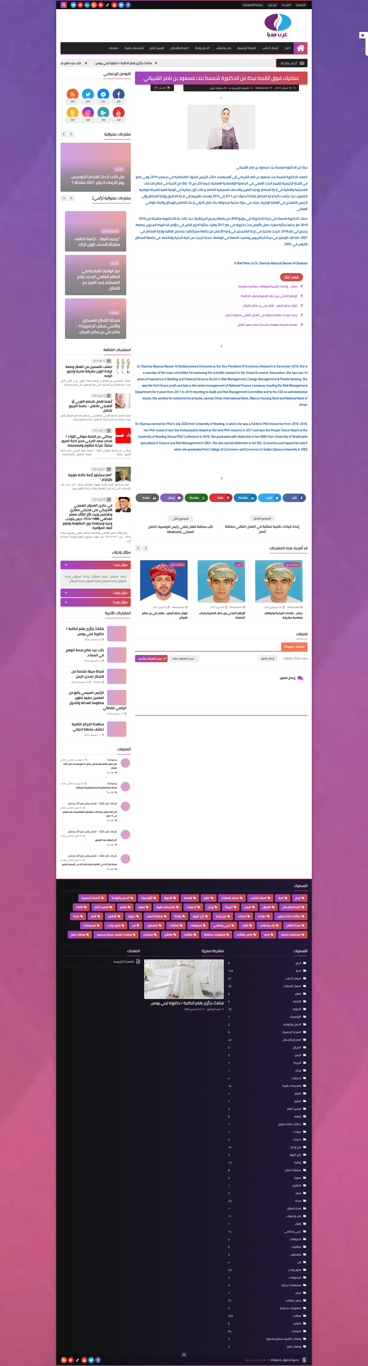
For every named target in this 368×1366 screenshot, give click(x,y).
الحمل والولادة (120, 898)
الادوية (168, 898)
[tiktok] (108, 5)
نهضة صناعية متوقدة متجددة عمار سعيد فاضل (267, 325)
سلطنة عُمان (216, 88)
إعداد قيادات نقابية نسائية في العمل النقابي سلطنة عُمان (261, 315)
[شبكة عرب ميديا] (277, 25)
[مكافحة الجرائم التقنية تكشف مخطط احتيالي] (116, 729)
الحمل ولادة (202, 48)
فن (134, 925)
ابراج (298, 898)
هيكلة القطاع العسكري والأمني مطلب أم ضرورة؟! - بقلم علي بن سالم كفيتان (98, 282)
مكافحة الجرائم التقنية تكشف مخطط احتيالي (88, 726)
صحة (76, 916)
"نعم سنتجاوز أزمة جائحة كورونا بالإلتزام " (90, 477)
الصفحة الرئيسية (240, 88)
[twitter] (121, 5)
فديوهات (196, 925)
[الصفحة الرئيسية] (301, 48)
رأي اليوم (198, 916)
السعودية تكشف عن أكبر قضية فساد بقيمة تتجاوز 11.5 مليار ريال (96, 326)
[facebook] (128, 5)
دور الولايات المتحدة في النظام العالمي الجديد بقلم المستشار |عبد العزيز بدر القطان (98, 236)
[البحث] (63, 5)
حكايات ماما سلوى (289, 916)
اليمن (247, 907)
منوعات (113, 48)
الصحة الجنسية (246, 48)
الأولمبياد (146, 898)
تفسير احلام (157, 48)
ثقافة (79, 907)
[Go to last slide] (145, 548)
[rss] (94, 5)
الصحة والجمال (179, 48)
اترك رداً (110, 772)
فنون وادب (114, 925)
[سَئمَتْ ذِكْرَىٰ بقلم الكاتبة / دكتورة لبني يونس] (116, 633)
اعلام (207, 898)
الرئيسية (300, 4)
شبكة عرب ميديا (256, 1360)
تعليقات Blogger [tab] (294, 646)
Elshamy (112, 760)
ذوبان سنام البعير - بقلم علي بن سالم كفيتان (270, 305)
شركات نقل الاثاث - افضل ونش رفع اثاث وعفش (92, 803)
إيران (211, 907)
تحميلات (191, 907)
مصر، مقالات (244, 934)
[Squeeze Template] (304, 1360)
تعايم (141, 907)
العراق (267, 907)
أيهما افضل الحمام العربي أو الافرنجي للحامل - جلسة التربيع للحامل (90, 405)
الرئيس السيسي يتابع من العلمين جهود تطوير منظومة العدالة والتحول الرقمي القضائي (97, 700)
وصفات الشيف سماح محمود (114, 934)
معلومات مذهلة (214, 934)
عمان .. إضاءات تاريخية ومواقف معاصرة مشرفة (267, 286)
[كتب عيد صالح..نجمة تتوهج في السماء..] (116, 655)
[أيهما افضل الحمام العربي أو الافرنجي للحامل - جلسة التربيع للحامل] (123, 401)
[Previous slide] (71, 134)
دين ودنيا (221, 916)
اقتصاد (188, 898)
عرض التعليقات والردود (150, 658)
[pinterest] (101, 5)
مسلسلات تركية (291, 934)
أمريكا (229, 907)
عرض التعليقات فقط (183, 658)
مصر (267, 934)
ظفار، (245, 925)
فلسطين (152, 925)
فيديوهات (89, 925)
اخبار (287, 48)
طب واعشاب (223, 48)
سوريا (131, 916)
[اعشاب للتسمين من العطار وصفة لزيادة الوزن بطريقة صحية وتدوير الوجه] (123, 366)
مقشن (168, 934)
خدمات (242, 916)
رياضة (177, 916)
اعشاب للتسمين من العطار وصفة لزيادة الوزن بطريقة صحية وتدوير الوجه (88, 371)
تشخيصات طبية (134, 48)
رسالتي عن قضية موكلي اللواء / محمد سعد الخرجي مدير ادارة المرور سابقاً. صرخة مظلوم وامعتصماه (86, 440)
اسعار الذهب (270, 48)
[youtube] (114, 5)
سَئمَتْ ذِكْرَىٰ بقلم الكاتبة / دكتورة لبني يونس (213, 63)
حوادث (262, 916)
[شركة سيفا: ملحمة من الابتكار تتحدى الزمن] (116, 676)
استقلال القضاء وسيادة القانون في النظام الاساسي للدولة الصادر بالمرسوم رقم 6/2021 (96, 176)
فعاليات (174, 925)
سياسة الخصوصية (253, 4)
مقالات (188, 934)
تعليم (123, 907)
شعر (93, 916)
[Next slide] (138, 548)
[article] (180, 524)
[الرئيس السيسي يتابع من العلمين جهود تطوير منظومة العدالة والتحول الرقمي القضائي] (116, 697)
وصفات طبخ (78, 934)
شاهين (112, 916)
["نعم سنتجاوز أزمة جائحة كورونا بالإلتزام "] (123, 474)
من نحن (272, 4)
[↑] (184, 1355)
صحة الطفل (293, 925)
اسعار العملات (230, 898)
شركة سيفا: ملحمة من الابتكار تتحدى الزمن (81, 63)
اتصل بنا (286, 4)
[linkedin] (87, 5)
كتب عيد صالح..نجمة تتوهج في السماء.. (146, 63)
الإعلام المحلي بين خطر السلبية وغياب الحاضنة (269, 296)
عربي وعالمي (221, 925)
